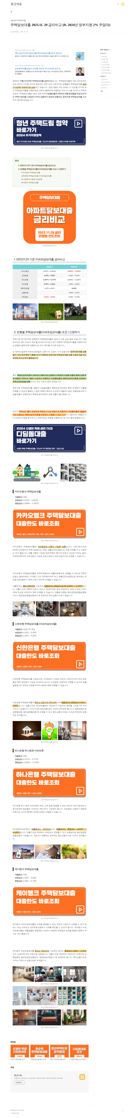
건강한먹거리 (105, 85)
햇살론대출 (104, 59)
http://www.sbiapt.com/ (23, 50)
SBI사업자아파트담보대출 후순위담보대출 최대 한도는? (38, 53)
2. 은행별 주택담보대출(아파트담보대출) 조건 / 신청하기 (42, 169)
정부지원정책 (105, 82)
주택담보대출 (105, 70)
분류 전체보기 (104, 50)
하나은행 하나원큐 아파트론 (32, 179)
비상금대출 (104, 62)
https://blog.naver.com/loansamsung (27, 65)
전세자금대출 (105, 67)
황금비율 (16, 4)
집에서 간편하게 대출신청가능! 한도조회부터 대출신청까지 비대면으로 (42, 56)
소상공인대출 (105, 64)
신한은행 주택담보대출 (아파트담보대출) (36, 176)
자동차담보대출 (106, 73)
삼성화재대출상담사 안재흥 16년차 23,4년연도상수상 (37, 68)
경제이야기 (104, 79)
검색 (117, 4)
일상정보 (104, 87)
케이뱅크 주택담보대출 (29, 183)
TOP (122, 1111)
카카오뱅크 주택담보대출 (30, 173)
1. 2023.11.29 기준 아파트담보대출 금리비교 (37, 165)
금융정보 (103, 53)
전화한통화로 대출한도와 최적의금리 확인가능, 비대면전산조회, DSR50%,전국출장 (43, 72)
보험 (101, 91)
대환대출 (104, 56)
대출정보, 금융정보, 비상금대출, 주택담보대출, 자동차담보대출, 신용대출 (38, 1078)
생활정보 (103, 76)
